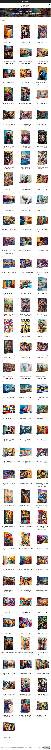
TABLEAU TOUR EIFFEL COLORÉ (9, 82)
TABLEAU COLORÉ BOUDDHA (42, 103)
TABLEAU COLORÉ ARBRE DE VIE (25, 569)
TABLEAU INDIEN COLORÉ (8, 146)
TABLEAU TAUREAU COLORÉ (42, 397)
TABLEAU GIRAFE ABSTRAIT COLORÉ (9, 526)
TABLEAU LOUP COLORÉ (9, 167)
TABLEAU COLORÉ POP (42, 188)
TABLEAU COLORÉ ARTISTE (25, 355)
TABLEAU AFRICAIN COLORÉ (9, 355)
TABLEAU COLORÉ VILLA (42, 293)
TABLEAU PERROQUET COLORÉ (25, 483)
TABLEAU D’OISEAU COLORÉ (25, 736)
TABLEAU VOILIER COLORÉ (25, 418)
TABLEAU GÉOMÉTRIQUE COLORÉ (25, 335)
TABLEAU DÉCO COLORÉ (25, 376)
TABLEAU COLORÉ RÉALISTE (42, 229)
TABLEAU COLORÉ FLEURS (9, 188)
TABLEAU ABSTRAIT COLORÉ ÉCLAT (25, 229)
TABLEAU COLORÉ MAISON (25, 167)
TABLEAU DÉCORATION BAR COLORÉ (25, 208)
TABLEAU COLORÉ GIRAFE (42, 439)
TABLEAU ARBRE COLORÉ (42, 418)
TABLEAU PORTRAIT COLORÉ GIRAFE (42, 527)
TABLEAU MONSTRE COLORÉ (9, 611)
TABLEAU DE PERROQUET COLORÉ (25, 652)
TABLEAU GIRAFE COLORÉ (8, 569)
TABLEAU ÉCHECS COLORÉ (42, 272)
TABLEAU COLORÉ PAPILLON (9, 314)
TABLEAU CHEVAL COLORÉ (25, 188)
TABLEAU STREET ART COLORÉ (25, 314)
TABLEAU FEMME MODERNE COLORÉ (42, 484)
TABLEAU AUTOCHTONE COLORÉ (42, 694)
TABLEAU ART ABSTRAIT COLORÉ (9, 229)
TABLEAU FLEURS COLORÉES (9, 548)
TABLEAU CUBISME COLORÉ (25, 82)
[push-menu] (2, 5)
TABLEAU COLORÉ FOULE (8, 376)
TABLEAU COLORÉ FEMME (42, 314)
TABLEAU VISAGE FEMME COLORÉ (8, 40)
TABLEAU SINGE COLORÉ (25, 146)
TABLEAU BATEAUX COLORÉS (9, 505)
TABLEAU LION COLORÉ (9, 736)
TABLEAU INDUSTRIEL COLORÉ (25, 715)
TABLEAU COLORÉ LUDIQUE (42, 631)
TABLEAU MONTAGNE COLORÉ (42, 505)
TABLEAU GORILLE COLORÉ (42, 82)
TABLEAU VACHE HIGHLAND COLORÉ (9, 652)
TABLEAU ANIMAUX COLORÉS (25, 397)
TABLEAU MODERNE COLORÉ (42, 461)
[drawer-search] (43, 5)
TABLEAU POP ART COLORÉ (25, 611)
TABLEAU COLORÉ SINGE (42, 40)
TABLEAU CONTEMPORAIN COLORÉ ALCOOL (25, 462)
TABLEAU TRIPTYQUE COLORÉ (25, 631)
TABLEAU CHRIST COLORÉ (8, 715)
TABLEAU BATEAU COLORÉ (8, 631)
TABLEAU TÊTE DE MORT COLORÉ (9, 61)
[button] (2, 24)
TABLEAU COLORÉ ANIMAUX (42, 335)
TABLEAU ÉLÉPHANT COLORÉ (25, 103)
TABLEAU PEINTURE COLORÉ (9, 483)
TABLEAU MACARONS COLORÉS (42, 569)
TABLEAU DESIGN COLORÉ (42, 250)
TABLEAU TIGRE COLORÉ (42, 167)
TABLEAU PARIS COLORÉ (42, 715)
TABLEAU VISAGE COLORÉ (42, 355)
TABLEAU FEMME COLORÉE (25, 590)
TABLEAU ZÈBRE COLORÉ (8, 439)
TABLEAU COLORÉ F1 (8, 590)
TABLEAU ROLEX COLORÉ (25, 293)
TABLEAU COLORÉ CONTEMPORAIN (25, 272)
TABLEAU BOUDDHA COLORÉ (42, 124)
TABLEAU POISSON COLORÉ (9, 397)
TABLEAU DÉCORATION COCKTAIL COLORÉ (9, 251)
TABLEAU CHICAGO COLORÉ (9, 673)
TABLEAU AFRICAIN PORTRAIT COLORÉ (8, 125)
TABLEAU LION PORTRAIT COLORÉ (8, 461)
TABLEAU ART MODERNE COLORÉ (9, 272)
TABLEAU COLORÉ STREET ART (25, 40)
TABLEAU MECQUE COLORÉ (42, 590)
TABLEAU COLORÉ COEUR (8, 335)
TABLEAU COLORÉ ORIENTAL (9, 293)
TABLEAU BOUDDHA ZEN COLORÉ (25, 548)
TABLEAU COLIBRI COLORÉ (25, 694)
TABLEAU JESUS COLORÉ (25, 673)
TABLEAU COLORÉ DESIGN (8, 418)
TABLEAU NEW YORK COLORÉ (8, 208)
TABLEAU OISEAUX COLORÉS (25, 61)
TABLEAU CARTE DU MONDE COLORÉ (25, 440)
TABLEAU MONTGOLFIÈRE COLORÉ (25, 250)
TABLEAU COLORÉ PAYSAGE (42, 611)
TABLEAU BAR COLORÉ (42, 208)
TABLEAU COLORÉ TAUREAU (42, 376)
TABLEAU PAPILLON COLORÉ (25, 124)
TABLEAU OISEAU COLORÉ (42, 61)
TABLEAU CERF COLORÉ (25, 505)
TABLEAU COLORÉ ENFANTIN (25, 526)
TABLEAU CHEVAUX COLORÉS (8, 694)
